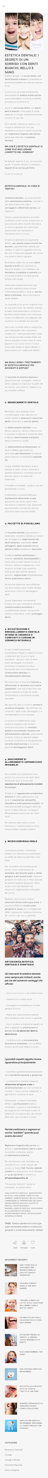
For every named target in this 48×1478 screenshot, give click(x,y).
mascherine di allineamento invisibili (24, 784)
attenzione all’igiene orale (19, 1085)
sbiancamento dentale (32, 1230)
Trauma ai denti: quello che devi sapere (28, 1285)
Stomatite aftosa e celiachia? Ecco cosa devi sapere (31, 1320)
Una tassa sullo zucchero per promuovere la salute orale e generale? (28, 1270)
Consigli (8, 1455)
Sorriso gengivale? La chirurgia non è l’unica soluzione (31, 1405)
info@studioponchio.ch (16, 1178)
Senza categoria (12, 1470)
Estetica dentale (19, 1223)
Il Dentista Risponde (13, 1465)
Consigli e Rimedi (12, 1460)
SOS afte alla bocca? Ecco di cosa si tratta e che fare (31, 1388)
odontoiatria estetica (20, 1227)
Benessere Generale (14, 1450)
